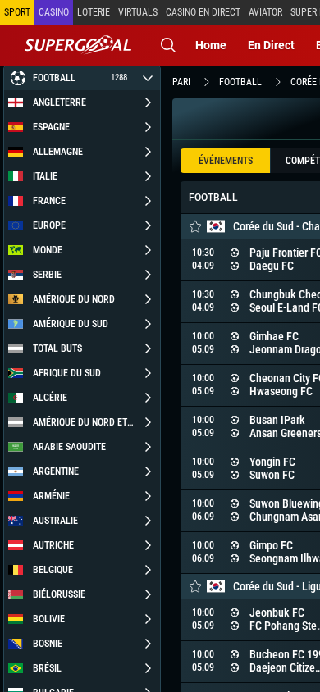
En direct (271, 45)
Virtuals (138, 12)
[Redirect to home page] (78, 45)
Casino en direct (203, 12)
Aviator (265, 12)
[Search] (168, 45)
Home (210, 45)
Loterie (93, 12)
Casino (54, 12)
